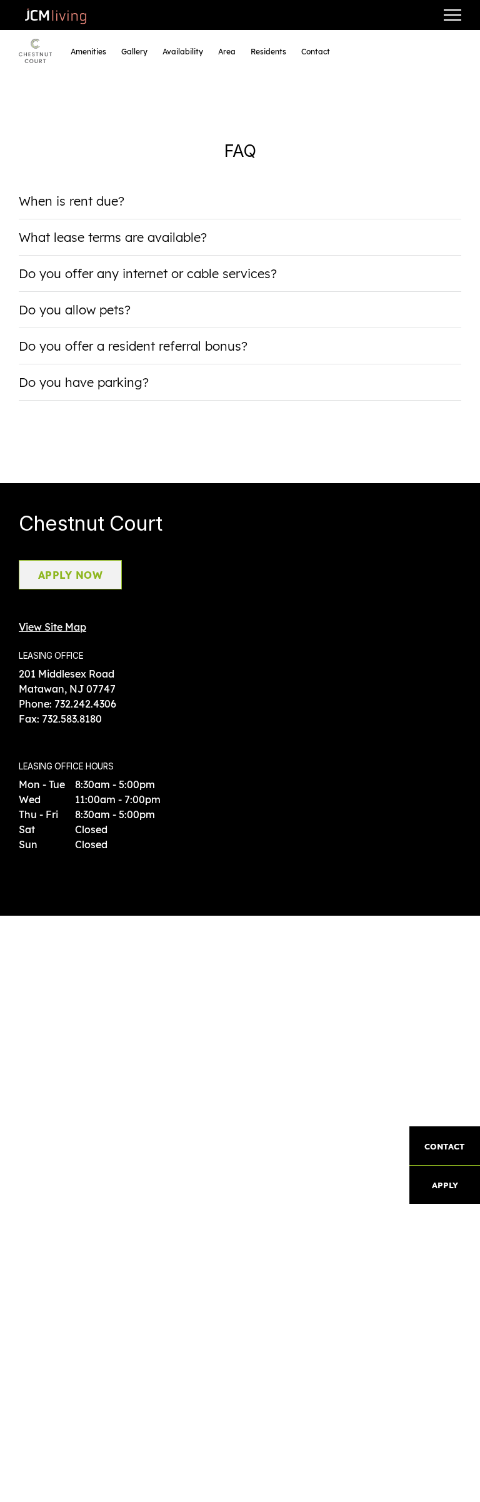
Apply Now (70, 575)
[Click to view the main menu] (452, 15)
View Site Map (52, 627)
